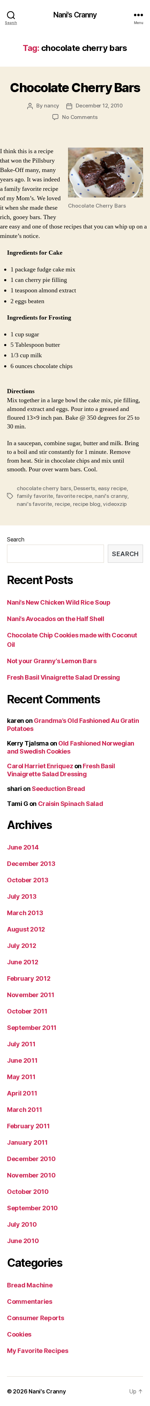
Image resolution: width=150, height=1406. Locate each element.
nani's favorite (34, 504)
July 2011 (21, 1044)
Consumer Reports (35, 1318)
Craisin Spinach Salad (70, 803)
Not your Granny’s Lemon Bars (51, 661)
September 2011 (32, 1027)
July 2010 (22, 1224)
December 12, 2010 (99, 105)
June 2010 (23, 1240)
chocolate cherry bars (44, 488)
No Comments (79, 117)
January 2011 (27, 1142)
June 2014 (23, 847)
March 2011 (24, 1109)
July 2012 (21, 945)
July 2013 (22, 896)
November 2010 (31, 1175)
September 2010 (32, 1208)
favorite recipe (74, 496)
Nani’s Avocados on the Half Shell (55, 618)
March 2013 (25, 913)
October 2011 (27, 1011)
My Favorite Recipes (37, 1350)
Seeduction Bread (58, 788)
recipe (62, 504)
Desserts (84, 488)
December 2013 (31, 863)
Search (15, 539)
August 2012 (26, 929)
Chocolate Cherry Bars (75, 87)
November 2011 (30, 995)
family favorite (35, 496)
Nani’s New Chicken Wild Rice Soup (58, 602)
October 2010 (28, 1191)
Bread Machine (30, 1285)
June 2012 (22, 962)
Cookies (19, 1334)
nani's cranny (111, 496)
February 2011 (28, 1126)
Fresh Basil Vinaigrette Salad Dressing (63, 677)
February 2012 (29, 978)
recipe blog (86, 504)
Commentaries (29, 1301)
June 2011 (22, 1060)
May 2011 (21, 1076)
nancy (51, 105)
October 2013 (27, 880)
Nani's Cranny (75, 14)
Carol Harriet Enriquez (40, 766)
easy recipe (112, 488)
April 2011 (22, 1093)
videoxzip (115, 504)
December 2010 (31, 1158)
